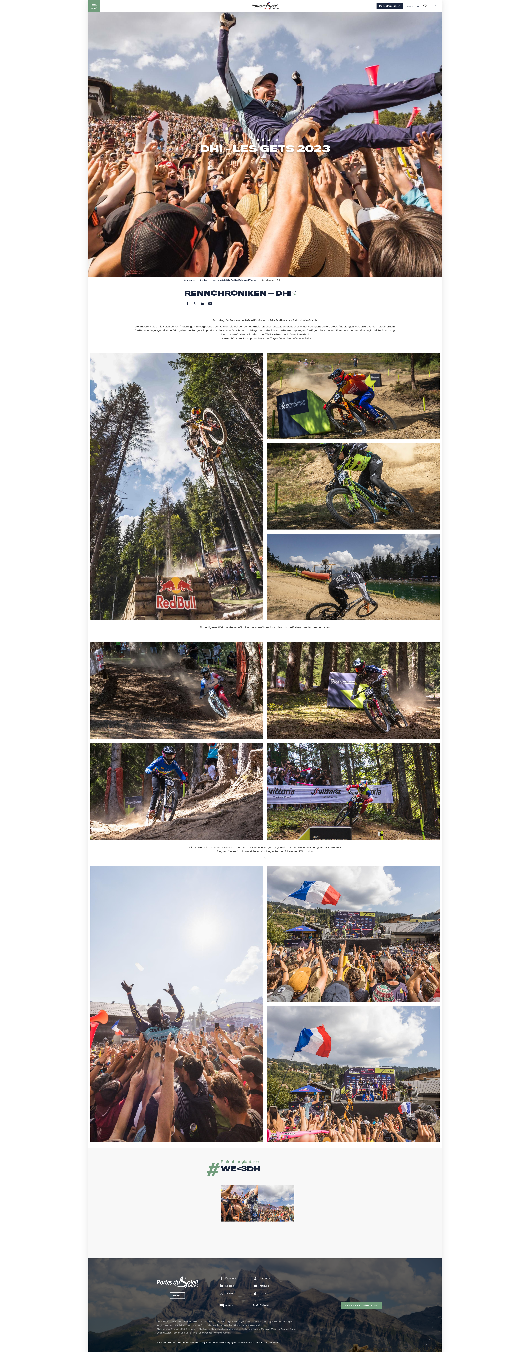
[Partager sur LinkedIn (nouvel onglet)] (202, 303)
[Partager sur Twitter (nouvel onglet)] (195, 303)
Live (409, 6)
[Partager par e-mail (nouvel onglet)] (210, 303)
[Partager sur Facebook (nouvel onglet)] (187, 303)
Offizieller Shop (272, 1342)
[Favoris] (424, 6)
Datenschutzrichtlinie (188, 1342)
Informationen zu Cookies (250, 1342)
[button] (418, 6)
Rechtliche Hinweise (166, 1342)
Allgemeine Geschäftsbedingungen (218, 1342)
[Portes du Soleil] (265, 6)
